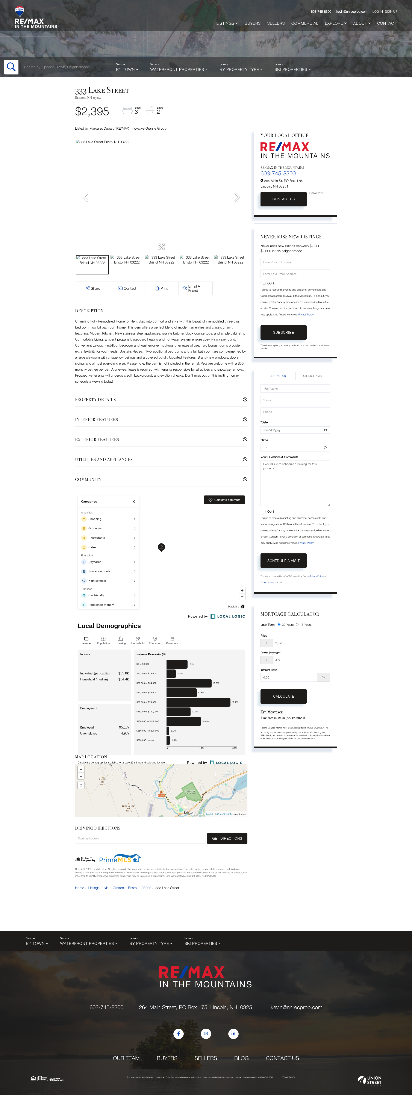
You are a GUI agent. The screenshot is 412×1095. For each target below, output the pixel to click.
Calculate (283, 696)
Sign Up (391, 12)
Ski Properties (291, 69)
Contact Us (284, 199)
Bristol (132, 888)
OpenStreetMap (225, 814)
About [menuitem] (360, 23)
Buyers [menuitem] (253, 23)
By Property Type (239, 69)
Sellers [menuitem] (276, 23)
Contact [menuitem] (387, 23)
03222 (146, 888)
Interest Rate (269, 670)
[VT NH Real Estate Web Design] (369, 1081)
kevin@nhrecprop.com (352, 12)
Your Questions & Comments (279, 457)
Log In (378, 12)
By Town (125, 69)
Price (264, 635)
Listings (94, 888)
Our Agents (316, 193)
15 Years (306, 624)
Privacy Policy (306, 314)
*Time (264, 440)
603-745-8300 (321, 12)
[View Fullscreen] (81, 785)
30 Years (288, 624)
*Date (264, 422)
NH (106, 888)
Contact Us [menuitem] (282, 1058)
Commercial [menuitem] (304, 23)
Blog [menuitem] (241, 1058)
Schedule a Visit (313, 375)
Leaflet (209, 814)
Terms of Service (268, 582)
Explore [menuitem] (334, 23)
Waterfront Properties (177, 69)
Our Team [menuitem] (126, 1058)
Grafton (118, 888)
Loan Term (267, 624)
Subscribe (283, 332)
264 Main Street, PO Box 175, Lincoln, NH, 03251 (197, 1007)
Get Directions (227, 838)
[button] (11, 67)
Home (79, 888)
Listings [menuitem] (225, 23)
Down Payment (270, 652)
